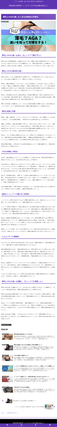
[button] (53, 273)
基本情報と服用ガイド (7, 324)
